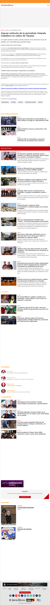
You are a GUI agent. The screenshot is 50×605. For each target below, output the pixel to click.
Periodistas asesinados (30, 102)
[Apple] (37, 595)
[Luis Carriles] (3, 372)
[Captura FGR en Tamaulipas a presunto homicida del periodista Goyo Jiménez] (8, 139)
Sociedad (13, 102)
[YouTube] (16, 595)
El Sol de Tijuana (13, 98)
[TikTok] (22, 595)
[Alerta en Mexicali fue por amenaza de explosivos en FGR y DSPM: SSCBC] (8, 171)
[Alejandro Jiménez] (3, 391)
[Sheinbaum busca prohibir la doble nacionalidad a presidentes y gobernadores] (8, 404)
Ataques (40, 102)
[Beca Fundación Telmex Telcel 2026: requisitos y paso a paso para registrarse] (8, 434)
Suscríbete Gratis (25, 497)
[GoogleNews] (34, 595)
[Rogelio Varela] (3, 384)
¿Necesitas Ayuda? (25, 592)
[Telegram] (25, 595)
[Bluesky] (28, 595)
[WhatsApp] (31, 595)
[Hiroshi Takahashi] (3, 378)
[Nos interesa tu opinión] (25, 584)
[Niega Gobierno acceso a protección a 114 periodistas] (8, 131)
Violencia (20, 102)
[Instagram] (19, 595)
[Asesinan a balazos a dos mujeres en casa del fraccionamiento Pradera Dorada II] (8, 182)
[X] (13, 595)
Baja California (5, 102)
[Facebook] (10, 595)
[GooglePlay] (40, 595)
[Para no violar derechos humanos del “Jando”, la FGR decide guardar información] (8, 223)
